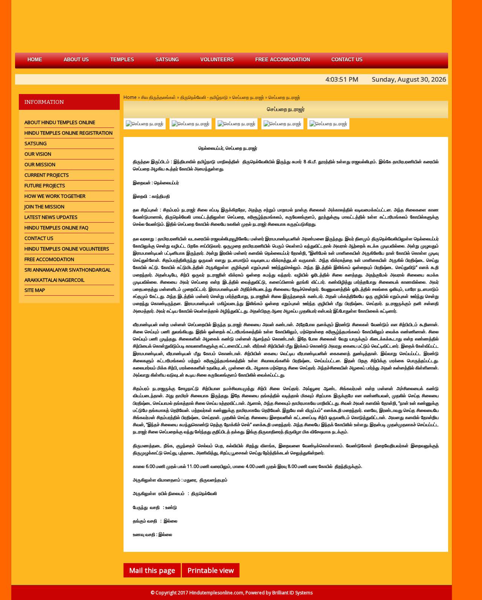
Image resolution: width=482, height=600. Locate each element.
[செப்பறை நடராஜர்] (145, 123)
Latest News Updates (51, 217)
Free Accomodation (49, 259)
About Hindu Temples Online (59, 122)
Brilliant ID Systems (292, 592)
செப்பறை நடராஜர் (248, 97)
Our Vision (37, 153)
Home (34, 59)
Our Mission (39, 164)
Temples (122, 59)
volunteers (217, 59)
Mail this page (152, 570)
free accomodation (282, 59)
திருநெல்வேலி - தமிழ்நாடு (204, 97)
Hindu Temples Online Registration (68, 132)
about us (76, 59)
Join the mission (44, 206)
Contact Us (347, 59)
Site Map (34, 290)
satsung (167, 59)
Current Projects (46, 175)
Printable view (211, 570)
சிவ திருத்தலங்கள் (158, 97)
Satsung (35, 143)
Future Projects (44, 185)
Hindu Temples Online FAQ (56, 227)
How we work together (54, 196)
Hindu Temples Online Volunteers (66, 248)
